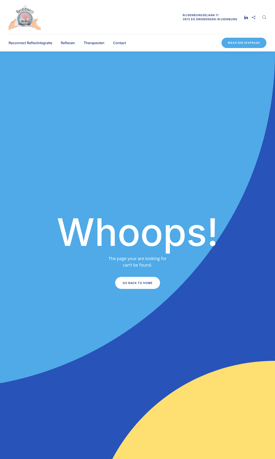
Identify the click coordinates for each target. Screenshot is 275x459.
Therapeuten (94, 43)
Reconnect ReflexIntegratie (30, 43)
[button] (264, 17)
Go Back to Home (138, 283)
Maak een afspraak (244, 42)
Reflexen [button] (68, 43)
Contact (119, 43)
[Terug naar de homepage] (25, 17)
